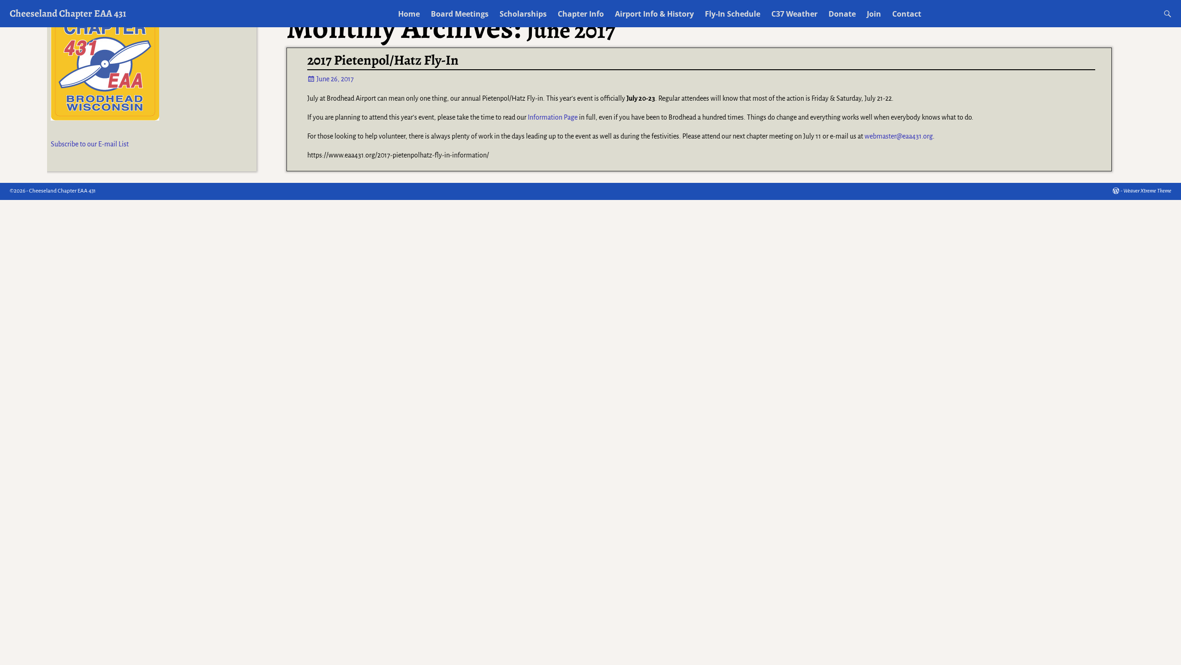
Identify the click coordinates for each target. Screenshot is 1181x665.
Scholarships (523, 14)
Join (874, 14)
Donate (842, 14)
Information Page (553, 117)
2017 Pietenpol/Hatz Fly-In (383, 60)
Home (409, 14)
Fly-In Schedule (732, 14)
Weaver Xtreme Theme (1147, 191)
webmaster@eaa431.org (899, 136)
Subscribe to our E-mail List (90, 144)
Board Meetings (460, 14)
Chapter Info (581, 14)
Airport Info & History (654, 14)
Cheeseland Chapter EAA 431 (68, 13)
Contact (906, 14)
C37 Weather (794, 14)
